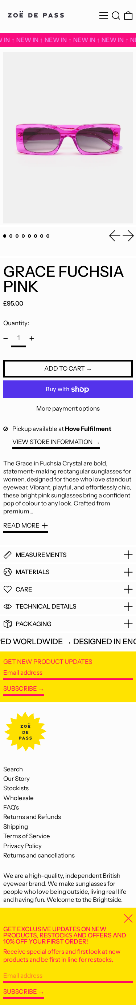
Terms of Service (26, 836)
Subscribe (20, 688)
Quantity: (16, 323)
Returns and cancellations (39, 855)
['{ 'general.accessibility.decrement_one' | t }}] (5, 338)
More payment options (68, 408)
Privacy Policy (22, 845)
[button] (116, 16)
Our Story (16, 778)
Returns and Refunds (32, 816)
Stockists (16, 788)
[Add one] (31, 338)
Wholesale (18, 798)
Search (13, 769)
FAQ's (11, 807)
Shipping (15, 826)
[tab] (5, 236)
